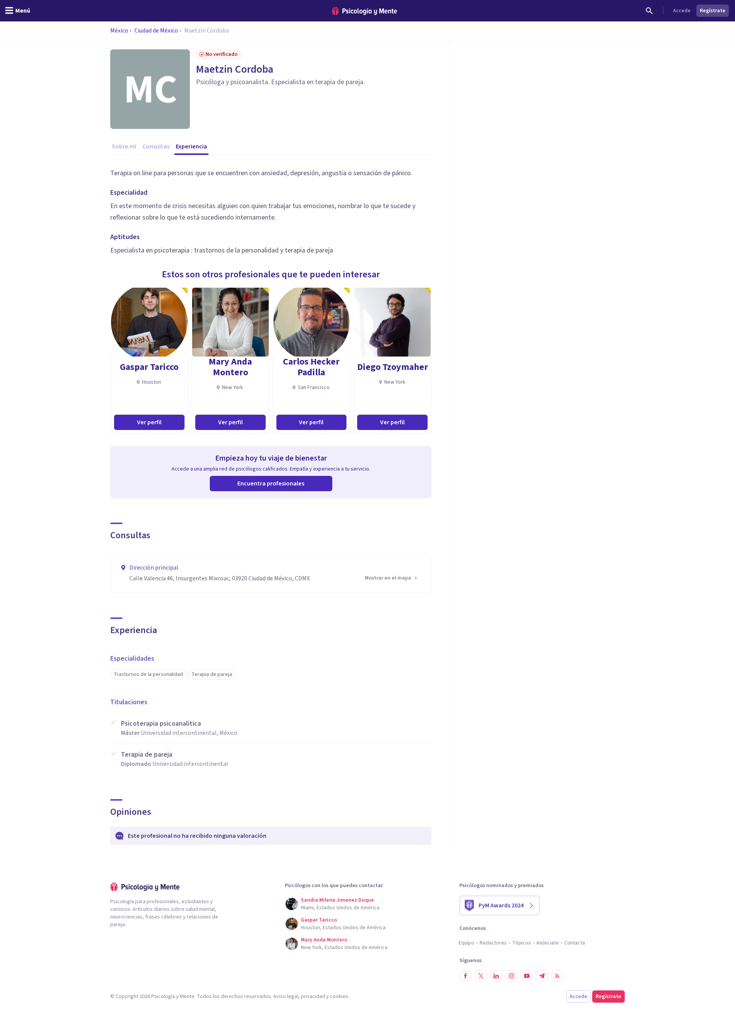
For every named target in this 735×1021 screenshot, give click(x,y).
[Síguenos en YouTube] (527, 976)
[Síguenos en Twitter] (481, 976)
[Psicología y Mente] (364, 11)
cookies (339, 996)
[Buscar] (649, 10)
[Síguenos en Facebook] (465, 976)
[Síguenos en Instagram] (511, 976)
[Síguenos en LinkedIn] (496, 976)
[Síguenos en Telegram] (542, 976)
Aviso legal (285, 996)
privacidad (313, 996)
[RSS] (557, 976)
